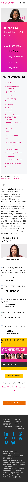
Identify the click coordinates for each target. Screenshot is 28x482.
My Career (14, 51)
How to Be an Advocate (14, 160)
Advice (7, 167)
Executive (6, 179)
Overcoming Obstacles (13, 153)
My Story (13, 62)
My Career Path (10, 92)
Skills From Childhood (13, 142)
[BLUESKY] (13, 444)
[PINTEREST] (13, 440)
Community (7, 426)
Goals (7, 132)
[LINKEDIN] (6, 435)
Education (8, 111)
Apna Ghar (9, 104)
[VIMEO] (6, 444)
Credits (19, 477)
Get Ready (7, 424)
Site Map (11, 477)
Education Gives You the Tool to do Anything (12, 117)
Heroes (7, 139)
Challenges (9, 108)
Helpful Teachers (11, 135)
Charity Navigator (9, 460)
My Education (16, 56)
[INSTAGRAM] (6, 440)
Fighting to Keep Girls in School (13, 124)
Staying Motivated (11, 149)
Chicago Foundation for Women (12, 87)
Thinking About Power (13, 163)
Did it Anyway (10, 156)
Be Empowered (14, 376)
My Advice (14, 68)
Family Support (10, 146)
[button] (3, 357)
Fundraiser (17, 179)
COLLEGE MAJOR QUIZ (14, 402)
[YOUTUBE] (20, 440)
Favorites (8, 128)
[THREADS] (20, 435)
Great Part (9, 95)
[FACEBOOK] (13, 435)
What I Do (8, 83)
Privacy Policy (8, 475)
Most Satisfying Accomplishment (11, 100)
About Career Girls (18, 422)
